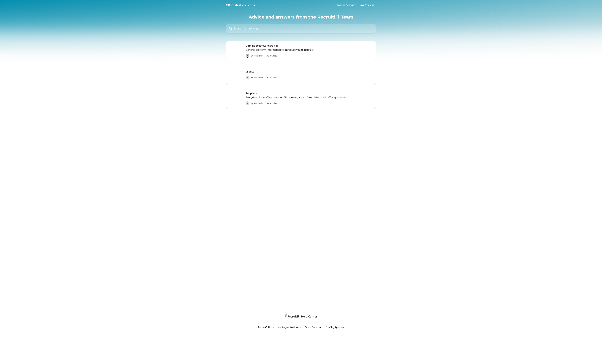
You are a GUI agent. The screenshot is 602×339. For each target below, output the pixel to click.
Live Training (367, 5)
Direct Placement (313, 327)
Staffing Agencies (335, 327)
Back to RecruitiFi (346, 5)
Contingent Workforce (289, 327)
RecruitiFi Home (266, 327)
